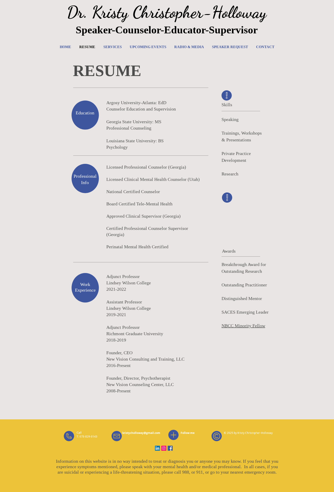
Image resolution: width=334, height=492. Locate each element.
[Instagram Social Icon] (163, 448)
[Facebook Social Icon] (170, 448)
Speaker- (95, 30)
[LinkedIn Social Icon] (157, 448)
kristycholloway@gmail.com (141, 433)
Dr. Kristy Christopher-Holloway (167, 12)
